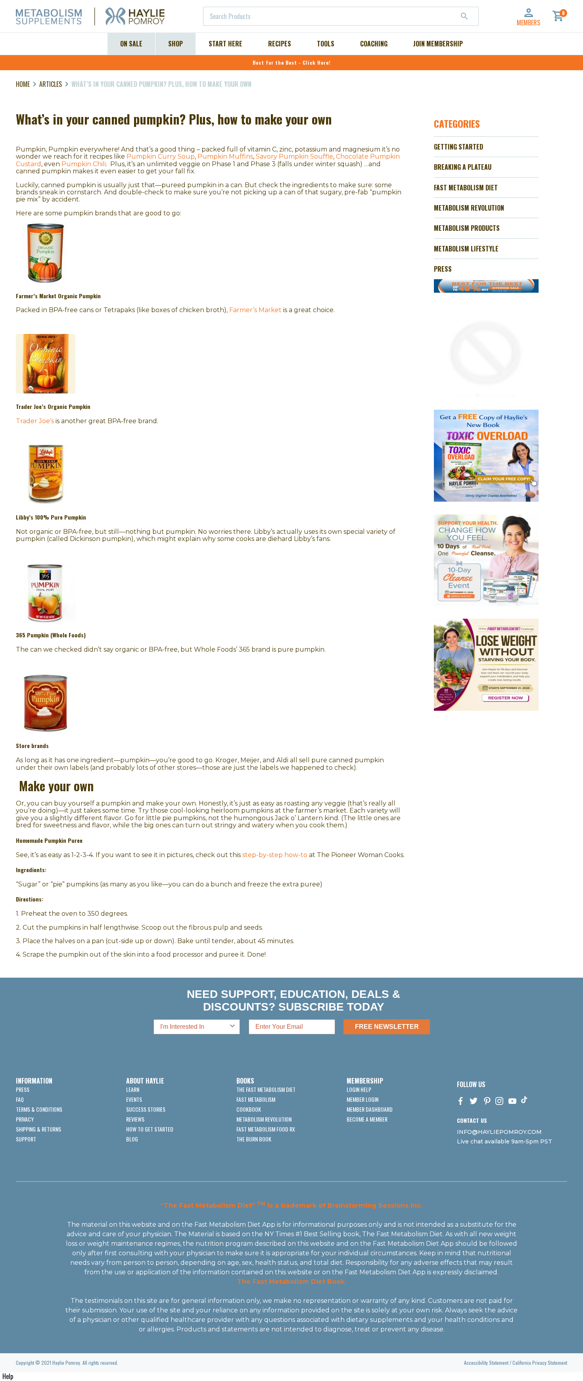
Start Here (225, 43)
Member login (362, 1099)
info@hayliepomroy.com (499, 1131)
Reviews (135, 1119)
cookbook (248, 1109)
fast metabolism (255, 1099)
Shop (175, 43)
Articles (50, 84)
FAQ (20, 1099)
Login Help (359, 1089)
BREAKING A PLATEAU (462, 167)
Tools (325, 43)
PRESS (443, 269)
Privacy (25, 1119)
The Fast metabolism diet (265, 1089)
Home (23, 84)
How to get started (149, 1129)
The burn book (253, 1139)
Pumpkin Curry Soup (161, 156)
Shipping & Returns (38, 1129)
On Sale (131, 43)
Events (134, 1099)
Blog (132, 1139)
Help (7, 1376)
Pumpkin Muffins (225, 156)
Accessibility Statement (486, 1362)
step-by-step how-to (274, 855)
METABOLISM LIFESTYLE (466, 248)
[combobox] (341, 16)
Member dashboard (370, 1109)
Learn (132, 1089)
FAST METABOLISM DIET (466, 187)
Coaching (373, 43)
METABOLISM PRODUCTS (467, 228)
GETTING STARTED (458, 147)
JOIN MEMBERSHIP (438, 43)
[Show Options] (232, 1027)
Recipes (279, 43)
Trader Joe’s (35, 421)
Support (26, 1139)
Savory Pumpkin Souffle (294, 156)
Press (22, 1089)
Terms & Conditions (39, 1109)
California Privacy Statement (539, 1362)
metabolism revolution (264, 1119)
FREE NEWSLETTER (387, 1026)
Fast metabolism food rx (265, 1129)
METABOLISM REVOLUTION (469, 208)
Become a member (367, 1119)
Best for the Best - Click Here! (292, 62)
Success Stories (145, 1109)
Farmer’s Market (255, 310)
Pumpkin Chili (83, 164)
